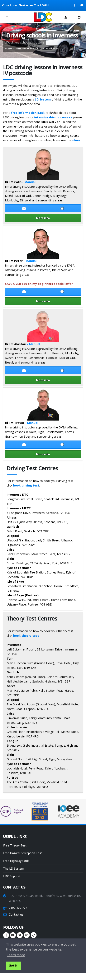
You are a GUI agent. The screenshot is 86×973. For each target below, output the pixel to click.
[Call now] (20, 17)
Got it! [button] (13, 965)
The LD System (13, 868)
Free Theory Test (15, 845)
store (76, 140)
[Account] (65, 17)
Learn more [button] (16, 955)
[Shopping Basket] (79, 17)
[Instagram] (27, 935)
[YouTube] (82, 5)
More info (43, 218)
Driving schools (27, 48)
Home (8, 48)
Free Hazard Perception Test (22, 853)
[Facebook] (75, 5)
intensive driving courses (53, 117)
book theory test (26, 636)
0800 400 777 (18, 908)
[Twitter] (20, 935)
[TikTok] (34, 935)
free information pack (28, 113)
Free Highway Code (16, 861)
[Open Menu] (7, 17)
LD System (43, 99)
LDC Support (11, 876)
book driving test (26, 485)
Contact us (16, 914)
